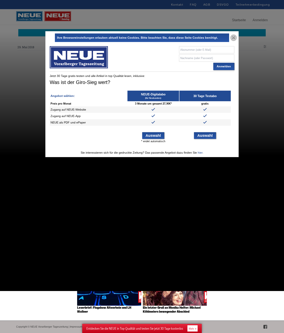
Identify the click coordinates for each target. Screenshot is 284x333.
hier (200, 152)
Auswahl (153, 135)
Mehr (191, 329)
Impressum (76, 326)
